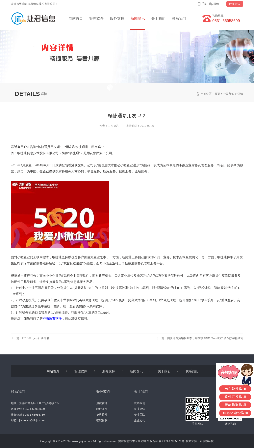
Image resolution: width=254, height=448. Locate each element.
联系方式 (234, 4)
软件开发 (101, 408)
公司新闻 (228, 93)
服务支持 (117, 18)
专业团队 (139, 414)
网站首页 (76, 18)
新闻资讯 (138, 18)
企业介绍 (139, 408)
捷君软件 (101, 414)
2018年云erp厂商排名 (35, 338)
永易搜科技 (207, 441)
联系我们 (179, 18)
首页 (217, 93)
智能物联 (101, 420)
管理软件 (96, 18)
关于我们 (158, 18)
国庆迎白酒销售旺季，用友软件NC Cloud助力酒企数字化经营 (205, 338)
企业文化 (139, 420)
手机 (204, 3)
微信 (216, 3)
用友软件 (101, 403)
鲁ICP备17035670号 (171, 441)
